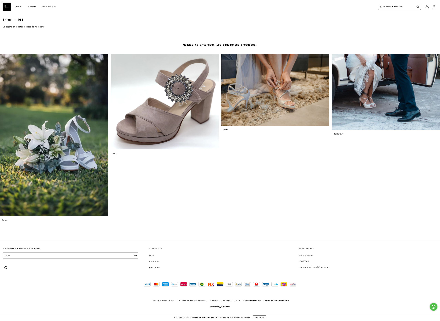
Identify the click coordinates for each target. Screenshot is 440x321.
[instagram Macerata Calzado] (6, 267)
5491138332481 (306, 255)
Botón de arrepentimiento (277, 300)
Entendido (259, 317)
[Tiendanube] (220, 307)
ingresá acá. (255, 300)
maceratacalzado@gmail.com (314, 267)
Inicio (18, 6)
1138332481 (304, 261)
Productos (47, 6)
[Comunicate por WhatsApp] (433, 307)
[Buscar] (418, 7)
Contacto (31, 6)
